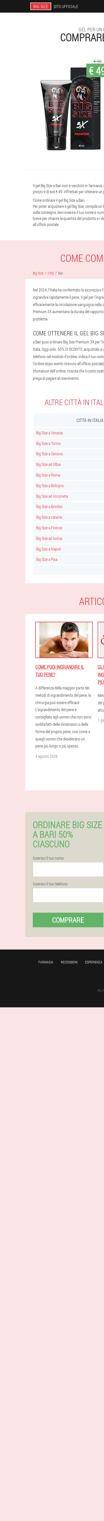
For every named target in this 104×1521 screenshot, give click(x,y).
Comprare (68, 920)
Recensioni (69, 962)
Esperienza (93, 962)
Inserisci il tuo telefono (50, 884)
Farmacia (45, 962)
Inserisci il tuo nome (48, 858)
